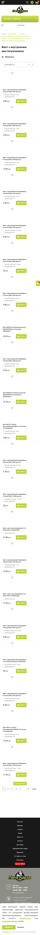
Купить (22, 101)
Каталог (20, 822)
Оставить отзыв (20, 856)
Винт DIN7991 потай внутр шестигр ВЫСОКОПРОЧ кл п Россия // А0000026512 (14, 394)
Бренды (20, 825)
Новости (20, 837)
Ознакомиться (6, 932)
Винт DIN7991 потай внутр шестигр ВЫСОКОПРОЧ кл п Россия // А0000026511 (14, 329)
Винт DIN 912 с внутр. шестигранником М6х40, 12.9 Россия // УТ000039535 (14, 729)
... (24, 789)
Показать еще (20, 783)
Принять (9, 927)
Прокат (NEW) (20, 864)
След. (34, 789)
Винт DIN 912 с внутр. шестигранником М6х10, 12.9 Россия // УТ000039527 (14, 426)
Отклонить (20, 927)
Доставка (20, 845)
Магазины (20, 860)
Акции (20, 833)
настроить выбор (10, 921)
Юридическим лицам (20, 848)
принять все (25, 918)
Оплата (20, 841)
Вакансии (20, 852)
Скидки (20, 829)
